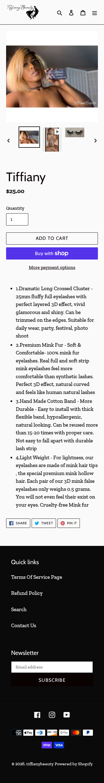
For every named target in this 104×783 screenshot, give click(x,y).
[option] (29, 137)
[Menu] (94, 12)
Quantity (15, 208)
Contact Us (23, 625)
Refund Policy (27, 593)
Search (19, 609)
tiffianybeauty (40, 763)
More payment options (52, 267)
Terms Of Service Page (36, 577)
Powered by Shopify (74, 763)
